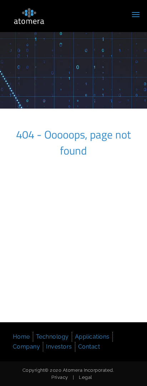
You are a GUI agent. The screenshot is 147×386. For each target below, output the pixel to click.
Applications (92, 336)
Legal (85, 377)
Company (26, 346)
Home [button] (21, 336)
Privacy (59, 377)
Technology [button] (52, 336)
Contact (89, 346)
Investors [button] (59, 346)
